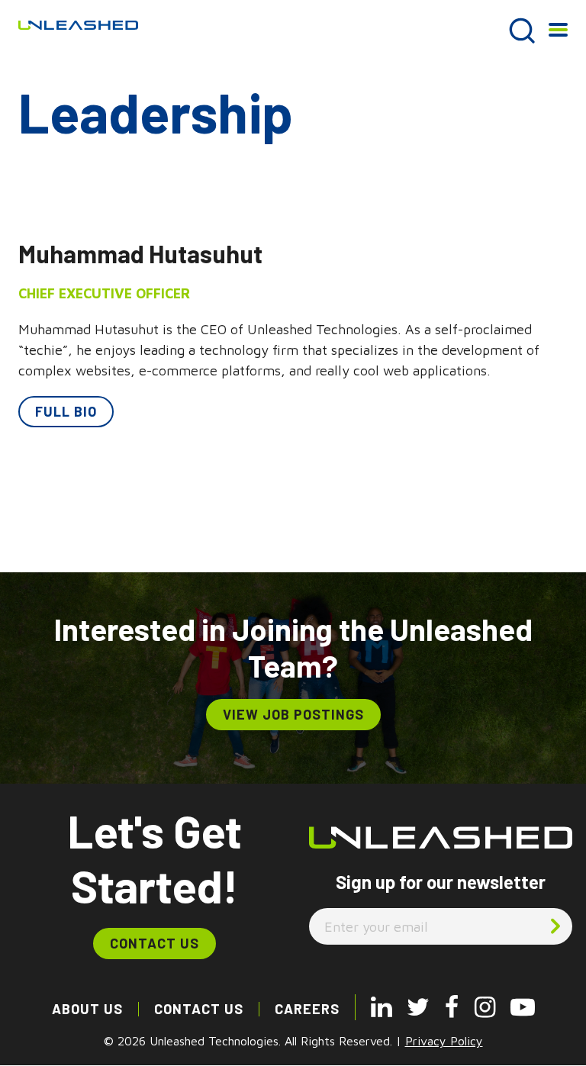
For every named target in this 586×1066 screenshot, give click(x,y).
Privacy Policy (444, 1041)
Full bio (66, 411)
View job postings (293, 714)
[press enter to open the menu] (558, 34)
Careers (307, 1008)
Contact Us (154, 943)
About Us (87, 1008)
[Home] (78, 24)
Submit (555, 925)
